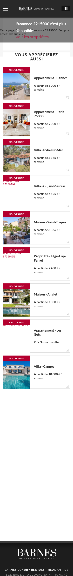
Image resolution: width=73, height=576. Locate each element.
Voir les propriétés (32, 36)
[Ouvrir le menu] (5, 8)
